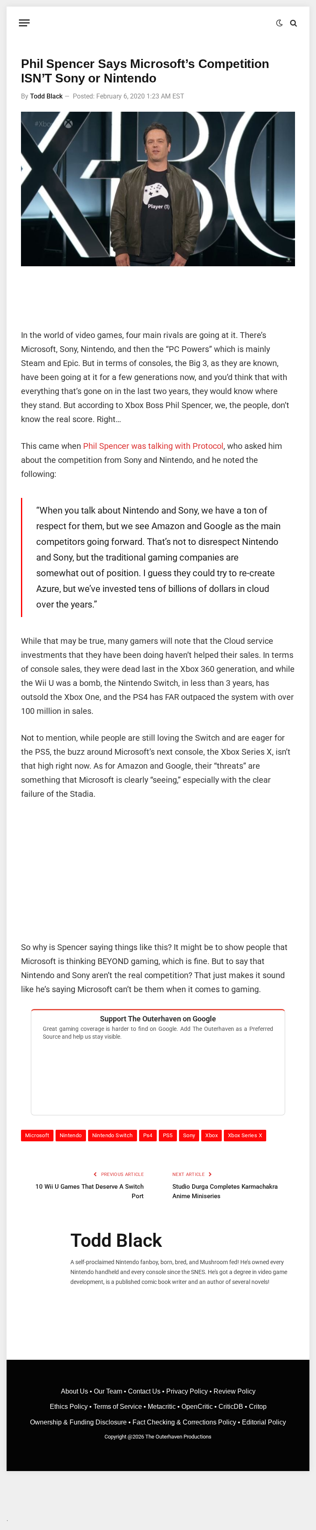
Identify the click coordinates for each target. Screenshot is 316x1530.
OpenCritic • (199, 1406)
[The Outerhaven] (158, 23)
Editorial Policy (264, 1422)
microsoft (37, 1135)
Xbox (211, 1135)
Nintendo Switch (112, 1135)
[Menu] (24, 23)
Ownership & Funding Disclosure (79, 1422)
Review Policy (235, 1391)
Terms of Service (117, 1406)
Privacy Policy (187, 1391)
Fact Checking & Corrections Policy (184, 1422)
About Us (75, 1391)
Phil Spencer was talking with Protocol (153, 446)
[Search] (292, 23)
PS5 (168, 1135)
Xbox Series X (245, 1135)
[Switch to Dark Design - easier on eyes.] (279, 23)
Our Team (108, 1391)
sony (189, 1135)
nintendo (71, 1135)
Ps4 (148, 1135)
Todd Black (46, 96)
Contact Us (144, 1391)
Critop (258, 1406)
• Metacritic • (161, 1406)
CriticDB (230, 1406)
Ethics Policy (69, 1406)
